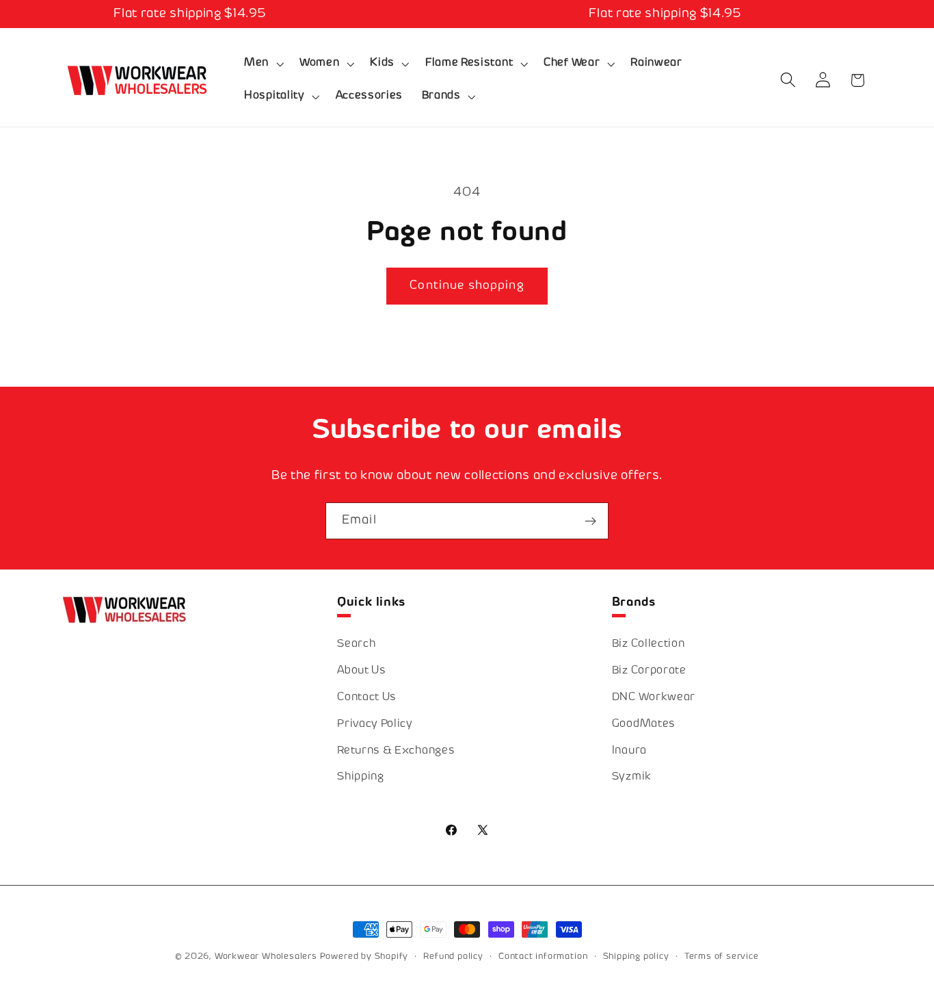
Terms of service (721, 957)
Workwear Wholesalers (266, 957)
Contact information (542, 957)
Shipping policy (636, 957)
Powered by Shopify (364, 957)
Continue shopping (467, 286)
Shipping (360, 778)
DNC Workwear (653, 698)
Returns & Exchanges (396, 751)
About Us (361, 671)
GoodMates (644, 724)
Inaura (629, 751)
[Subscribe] (590, 520)
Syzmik (632, 778)
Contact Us (367, 698)
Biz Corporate (649, 671)
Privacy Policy (375, 724)
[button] (262, 63)
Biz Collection (648, 645)
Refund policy (453, 957)
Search (356, 645)
